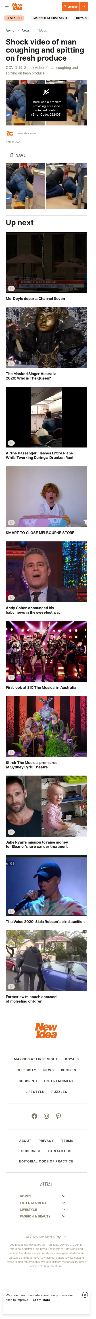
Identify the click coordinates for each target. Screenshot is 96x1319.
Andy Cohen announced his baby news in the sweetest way (33, 610)
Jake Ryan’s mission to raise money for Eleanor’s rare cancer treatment (37, 844)
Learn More (41, 1300)
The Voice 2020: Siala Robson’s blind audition (45, 922)
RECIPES (68, 1070)
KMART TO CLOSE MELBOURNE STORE (40, 533)
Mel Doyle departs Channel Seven (35, 299)
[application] (46, 102)
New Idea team (26, 133)
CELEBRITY (26, 1070)
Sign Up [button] (73, 6)
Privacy (46, 1140)
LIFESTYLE (34, 1092)
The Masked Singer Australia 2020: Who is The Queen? (31, 376)
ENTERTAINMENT (59, 1081)
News (26, 30)
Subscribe (31, 1151)
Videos (42, 30)
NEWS (48, 1070)
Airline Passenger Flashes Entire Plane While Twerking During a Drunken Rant (39, 455)
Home (10, 30)
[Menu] (7, 6)
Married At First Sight (50, 18)
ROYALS (81, 18)
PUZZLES (59, 1092)
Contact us (59, 1151)
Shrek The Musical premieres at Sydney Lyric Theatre (31, 765)
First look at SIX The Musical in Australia (41, 687)
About (25, 1140)
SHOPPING (28, 1081)
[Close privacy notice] (85, 1294)
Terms (67, 1140)
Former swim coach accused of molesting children (31, 999)
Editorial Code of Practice (46, 1161)
